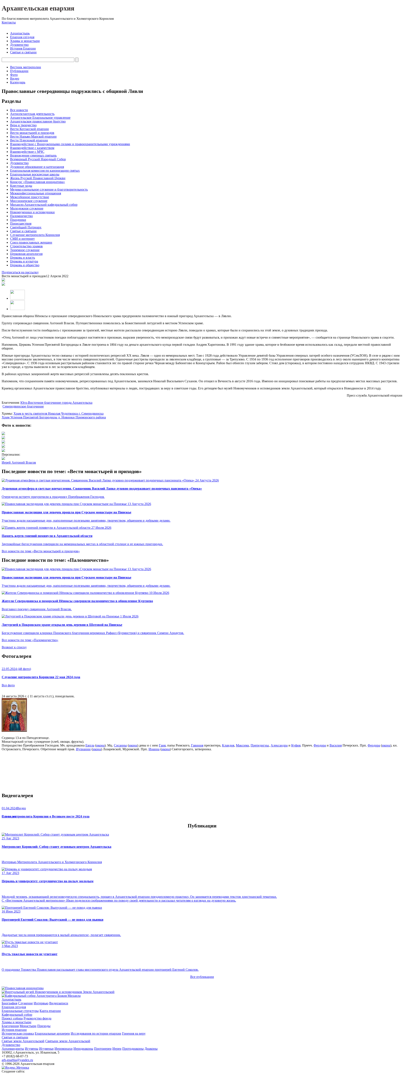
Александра (279, 745)
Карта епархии (50, 1011)
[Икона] (14, 730)
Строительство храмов (26, 246)
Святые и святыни (23, 52)
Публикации (19, 71)
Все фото (8, 685)
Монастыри (28, 1026)
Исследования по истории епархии (96, 1033)
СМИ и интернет (22, 238)
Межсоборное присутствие (29, 197)
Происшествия (20, 223)
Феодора (320, 745)
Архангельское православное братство (38, 121)
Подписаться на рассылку (20, 272)
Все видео (9, 816)
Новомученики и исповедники (32, 212)
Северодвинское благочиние (23, 406)
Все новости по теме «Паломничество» (30, 640)
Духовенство (19, 44)
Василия (336, 745)
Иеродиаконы (83, 1048)
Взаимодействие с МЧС (27, 151)
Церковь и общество (24, 265)
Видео (14, 78)
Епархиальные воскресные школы (34, 174)
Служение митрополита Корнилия (35, 235)
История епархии (14, 1029)
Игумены (31, 1048)
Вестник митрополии (25, 67)
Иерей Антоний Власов (19, 462)
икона (100, 745)
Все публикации (202, 977)
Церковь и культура (24, 261)
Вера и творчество (23, 125)
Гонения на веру (134, 1033)
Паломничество (21, 216)
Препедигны (260, 745)
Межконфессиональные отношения (35, 193)
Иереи (116, 1048)
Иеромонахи (63, 1048)
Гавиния (197, 745)
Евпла (89, 745)
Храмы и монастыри (25, 41)
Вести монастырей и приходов (32, 133)
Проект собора (12, 1018)
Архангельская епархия (38, 8)
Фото (14, 75)
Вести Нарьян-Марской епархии (33, 136)
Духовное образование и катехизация (37, 167)
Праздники (18, 220)
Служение (25, 1003)
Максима (242, 745)
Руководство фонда (37, 1018)
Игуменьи (46, 1048)
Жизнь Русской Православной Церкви (37, 178)
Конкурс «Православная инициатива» (37, 182)
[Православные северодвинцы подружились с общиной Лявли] (3, 434)
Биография (9, 1003)
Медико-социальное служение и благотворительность (49, 189)
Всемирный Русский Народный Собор (38, 159)
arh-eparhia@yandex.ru (17, 1060)
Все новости (19, 110)
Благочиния (10, 1026)
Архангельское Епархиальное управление (40, 117)
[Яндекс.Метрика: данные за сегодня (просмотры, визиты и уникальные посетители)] (15, 1068)
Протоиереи (103, 1048)
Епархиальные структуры (20, 1011)
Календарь (17, 82)
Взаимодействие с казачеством (32, 148)
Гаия (162, 745)
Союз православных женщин (31, 242)
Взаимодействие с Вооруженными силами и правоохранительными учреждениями (70, 144)
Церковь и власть (22, 257)
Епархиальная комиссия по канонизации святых (45, 170)
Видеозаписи (58, 1003)
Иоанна (154, 749)
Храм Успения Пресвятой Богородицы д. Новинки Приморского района (54, 417)
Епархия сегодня (22, 37)
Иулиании (83, 749)
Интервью (41, 1003)
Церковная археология (26, 254)
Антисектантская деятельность (32, 114)
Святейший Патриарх (25, 227)
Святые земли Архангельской (23, 1041)
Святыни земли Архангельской (67, 1041)
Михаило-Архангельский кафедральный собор (43, 204)
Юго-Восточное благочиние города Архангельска (56, 402)
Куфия (295, 745)
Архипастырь (20, 33)
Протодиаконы (133, 1048)
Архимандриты (13, 1048)
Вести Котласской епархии (29, 129)
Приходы (43, 1026)
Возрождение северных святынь (33, 155)
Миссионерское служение (28, 201)
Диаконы (151, 1048)
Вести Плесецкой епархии (29, 140)
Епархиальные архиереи (52, 1033)
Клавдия (228, 745)
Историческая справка (18, 1033)
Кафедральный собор (17, 1014)
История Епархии (23, 48)
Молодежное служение (26, 208)
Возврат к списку (14, 647)
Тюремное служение (25, 250)
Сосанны (120, 745)
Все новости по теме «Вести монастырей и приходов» (41, 551)
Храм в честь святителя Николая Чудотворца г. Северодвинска (58, 413)
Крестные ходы (21, 185)
